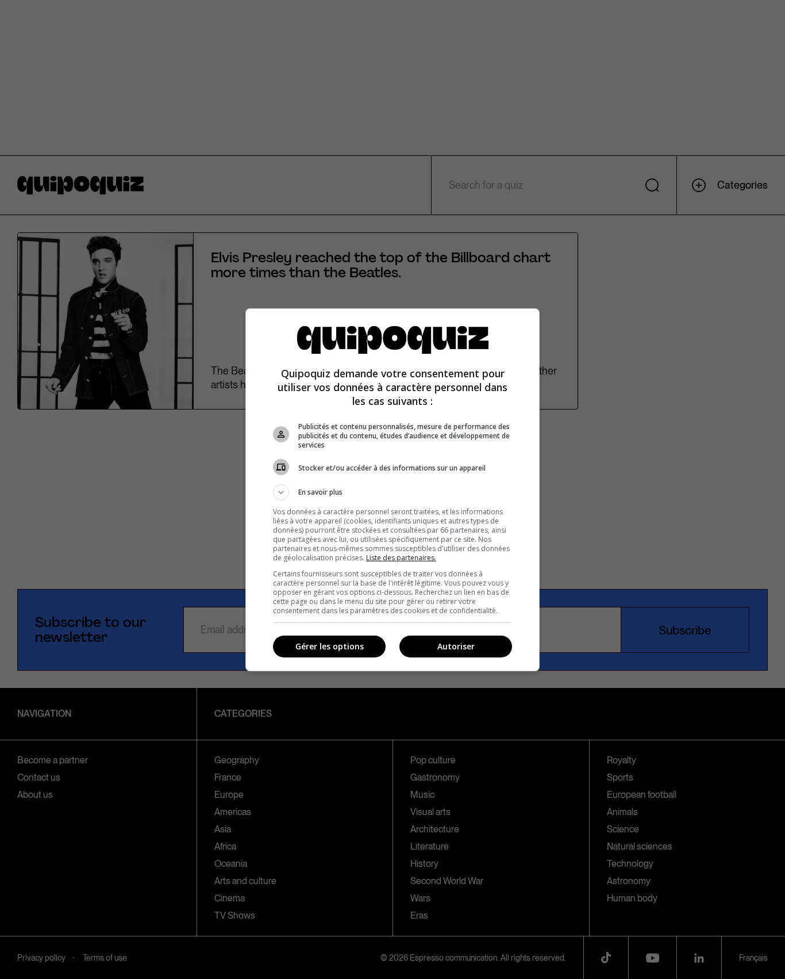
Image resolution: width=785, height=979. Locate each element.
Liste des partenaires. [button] (401, 558)
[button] (392, 492)
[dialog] (392, 489)
